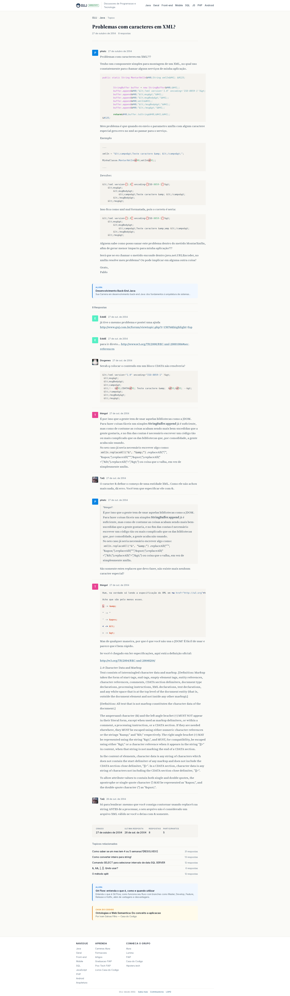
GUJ (94, 17)
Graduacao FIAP (103, 961)
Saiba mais (143, 992)
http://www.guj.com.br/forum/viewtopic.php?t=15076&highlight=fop (146, 327)
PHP (200, 5)
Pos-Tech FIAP (103, 965)
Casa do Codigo (134, 961)
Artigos (98, 957)
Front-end (81, 957)
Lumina (130, 953)
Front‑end (167, 5)
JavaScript (81, 970)
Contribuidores (157, 992)
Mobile (179, 5)
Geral (156, 5)
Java (148, 5)
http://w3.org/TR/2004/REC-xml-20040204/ (127, 660)
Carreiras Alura (102, 948)
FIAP (128, 957)
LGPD (168, 992)
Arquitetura (81, 982)
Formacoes (101, 953)
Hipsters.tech (133, 965)
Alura (128, 948)
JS (193, 5)
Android (209, 5)
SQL (187, 5)
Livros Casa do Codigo (107, 970)
